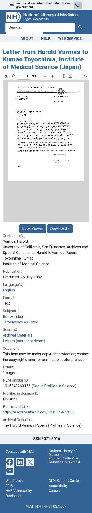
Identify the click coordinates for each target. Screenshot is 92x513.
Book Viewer (32, 228)
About (27, 38)
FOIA (9, 486)
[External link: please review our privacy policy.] (10, 462)
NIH (38, 507)
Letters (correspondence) (24, 341)
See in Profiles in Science (54, 386)
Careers (55, 491)
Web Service (70, 38)
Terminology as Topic (20, 322)
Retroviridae (13, 316)
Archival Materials (17, 335)
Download (58, 228)
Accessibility (58, 486)
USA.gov (59, 507)
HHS (47, 507)
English (9, 290)
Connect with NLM (20, 452)
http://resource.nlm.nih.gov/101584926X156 (39, 412)
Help (45, 38)
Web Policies (15, 481)
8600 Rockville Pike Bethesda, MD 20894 (64, 460)
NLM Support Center (64, 481)
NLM (29, 507)
